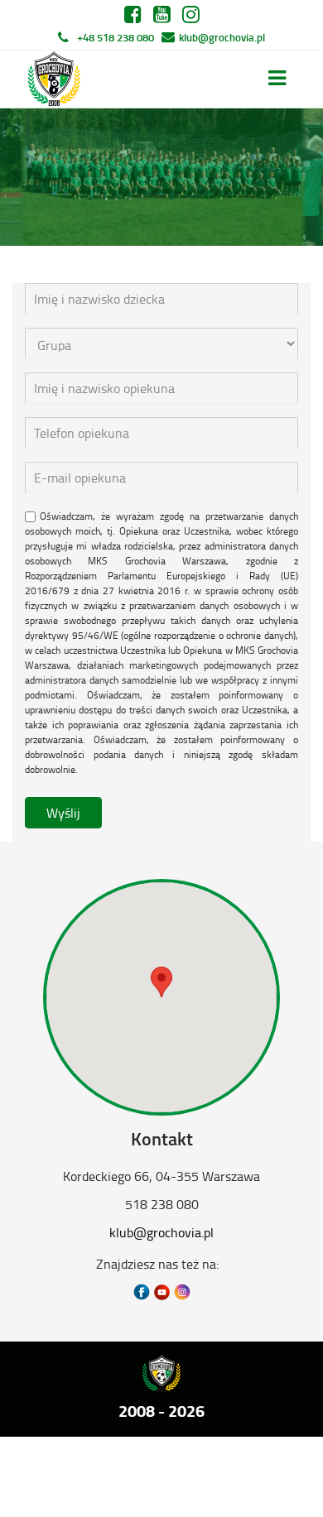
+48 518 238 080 (115, 37)
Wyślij (63, 813)
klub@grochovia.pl (222, 37)
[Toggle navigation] (277, 78)
